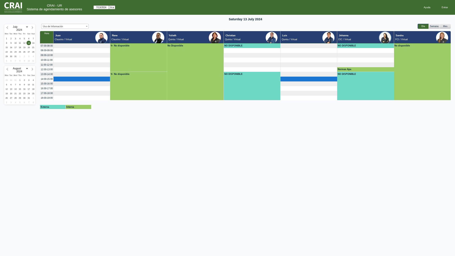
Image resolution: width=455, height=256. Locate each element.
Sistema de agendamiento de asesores (54, 9)
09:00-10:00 (47, 55)
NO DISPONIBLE (233, 45)
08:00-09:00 (47, 50)
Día (423, 26)
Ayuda (427, 7)
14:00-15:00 (47, 79)
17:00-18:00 (47, 93)
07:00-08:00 (47, 45)
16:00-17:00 (47, 88)
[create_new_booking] (81, 45)
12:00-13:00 (47, 69)
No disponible (121, 45)
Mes (445, 26)
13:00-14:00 (47, 74)
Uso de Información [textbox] (53, 26)
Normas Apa (344, 69)
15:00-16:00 (47, 83)
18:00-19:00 (47, 98)
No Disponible (175, 45)
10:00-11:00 (47, 60)
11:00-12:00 (47, 64)
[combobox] (65, 26)
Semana (434, 26)
